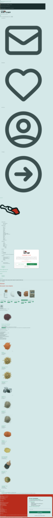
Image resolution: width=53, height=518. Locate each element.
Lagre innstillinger (21, 264)
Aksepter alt (32, 264)
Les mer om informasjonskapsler (26, 261)
